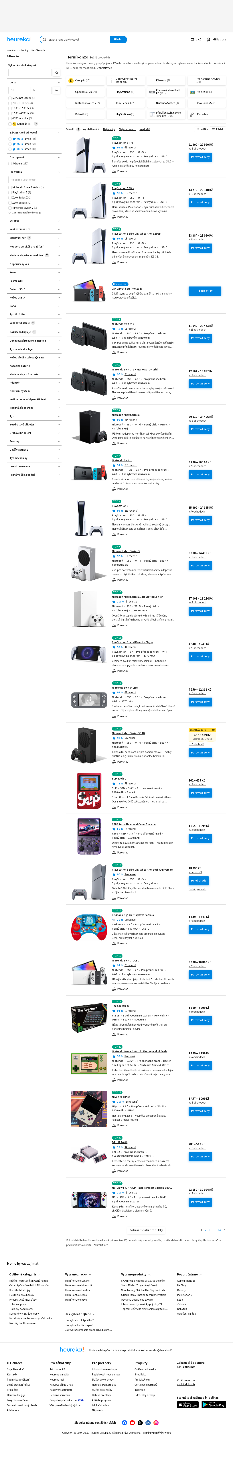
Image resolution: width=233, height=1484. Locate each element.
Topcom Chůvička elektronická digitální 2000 (144, 1309)
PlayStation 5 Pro (122, 143)
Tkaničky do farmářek (21, 1309)
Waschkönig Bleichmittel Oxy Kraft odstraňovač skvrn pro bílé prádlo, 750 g (144, 1290)
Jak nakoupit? (57, 1369)
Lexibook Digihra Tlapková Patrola (133, 915)
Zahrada (181, 1304)
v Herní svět (195, 872)
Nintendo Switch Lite (125, 688)
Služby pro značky (102, 1390)
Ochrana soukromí (60, 1395)
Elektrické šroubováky (21, 1295)
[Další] (224, 1230)
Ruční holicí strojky (19, 1290)
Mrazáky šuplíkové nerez (23, 1323)
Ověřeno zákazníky (145, 1369)
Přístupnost (14, 1410)
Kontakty (12, 1375)
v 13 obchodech (197, 375)
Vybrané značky (76, 1274)
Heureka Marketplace (104, 1385)
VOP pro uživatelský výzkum (65, 1405)
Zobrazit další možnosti (25, 212)
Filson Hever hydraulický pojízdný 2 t (141, 1304)
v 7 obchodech (197, 921)
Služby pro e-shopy (103, 1380)
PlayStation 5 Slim (123, 188)
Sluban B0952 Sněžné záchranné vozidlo (143, 1295)
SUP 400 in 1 (119, 779)
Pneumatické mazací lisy (23, 1300)
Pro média (12, 1390)
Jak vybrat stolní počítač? (79, 1320)
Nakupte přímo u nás (61, 1385)
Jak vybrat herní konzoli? (127, 289)
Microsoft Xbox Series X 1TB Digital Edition (137, 597)
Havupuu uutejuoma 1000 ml (137, 1300)
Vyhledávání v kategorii (22, 65)
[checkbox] (10, 98)
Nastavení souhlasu (61, 1390)
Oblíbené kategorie (22, 1274)
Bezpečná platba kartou (63, 1400)
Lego (180, 1300)
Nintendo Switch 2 (123, 324)
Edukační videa (100, 1405)
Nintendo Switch (122, 460)
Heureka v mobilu (59, 1375)
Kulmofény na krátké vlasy (24, 1314)
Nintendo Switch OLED (125, 961)
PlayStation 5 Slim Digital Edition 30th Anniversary (142, 870)
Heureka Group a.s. (100, 1433)
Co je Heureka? (15, 1369)
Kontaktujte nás (186, 1367)
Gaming (24, 50)
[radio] (10, 139)
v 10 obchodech (197, 1148)
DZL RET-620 (119, 1142)
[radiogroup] (34, 144)
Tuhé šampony (17, 1304)
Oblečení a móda (186, 1314)
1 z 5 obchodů (196, 744)
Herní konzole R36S (76, 1300)
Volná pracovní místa (18, 1385)
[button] (30, 72)
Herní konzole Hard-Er (77, 1290)
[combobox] (75, 39)
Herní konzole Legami (77, 1281)
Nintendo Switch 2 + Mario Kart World (135, 370)
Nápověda (97, 1410)
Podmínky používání (18, 1380)
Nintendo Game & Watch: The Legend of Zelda (139, 1051)
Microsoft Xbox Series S (126, 551)
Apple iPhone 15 (186, 1281)
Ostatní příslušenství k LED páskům (29, 1285)
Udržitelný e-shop (145, 1395)
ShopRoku (140, 1375)
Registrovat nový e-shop (106, 1375)
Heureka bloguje (16, 1395)
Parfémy (181, 1285)
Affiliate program (101, 1400)
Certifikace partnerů (146, 1385)
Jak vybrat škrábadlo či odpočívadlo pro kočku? (88, 1330)
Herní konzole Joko (76, 1295)
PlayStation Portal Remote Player (132, 642)
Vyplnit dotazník (186, 1384)
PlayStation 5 (120, 506)
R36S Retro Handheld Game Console (134, 824)
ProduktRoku (142, 1380)
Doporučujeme (187, 1274)
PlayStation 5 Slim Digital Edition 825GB (136, 234)
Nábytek (182, 1309)
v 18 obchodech (197, 784)
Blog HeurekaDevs (17, 1400)
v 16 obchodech (197, 194)
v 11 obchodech (197, 557)
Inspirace (140, 1390)
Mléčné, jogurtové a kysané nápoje (28, 1281)
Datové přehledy (101, 1395)
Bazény (181, 1290)
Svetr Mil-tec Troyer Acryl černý (139, 1285)
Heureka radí (57, 1380)
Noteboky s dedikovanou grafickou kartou (32, 1318)
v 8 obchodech (197, 1012)
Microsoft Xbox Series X (126, 415)
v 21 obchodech (197, 240)
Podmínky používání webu (156, 1433)
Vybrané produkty (133, 1274)
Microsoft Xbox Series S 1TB (128, 733)
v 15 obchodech (197, 1194)
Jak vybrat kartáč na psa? (79, 1325)
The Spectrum (120, 1006)
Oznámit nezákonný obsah (22, 1405)
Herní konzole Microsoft (78, 1285)
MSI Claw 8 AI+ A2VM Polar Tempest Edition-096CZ (142, 1188)
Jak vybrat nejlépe (78, 1314)
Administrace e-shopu (104, 1369)
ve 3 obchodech (197, 149)
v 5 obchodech (197, 512)
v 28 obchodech (197, 330)
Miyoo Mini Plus (121, 1097)
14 (219, 1230)
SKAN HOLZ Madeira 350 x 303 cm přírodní (144, 1281)
